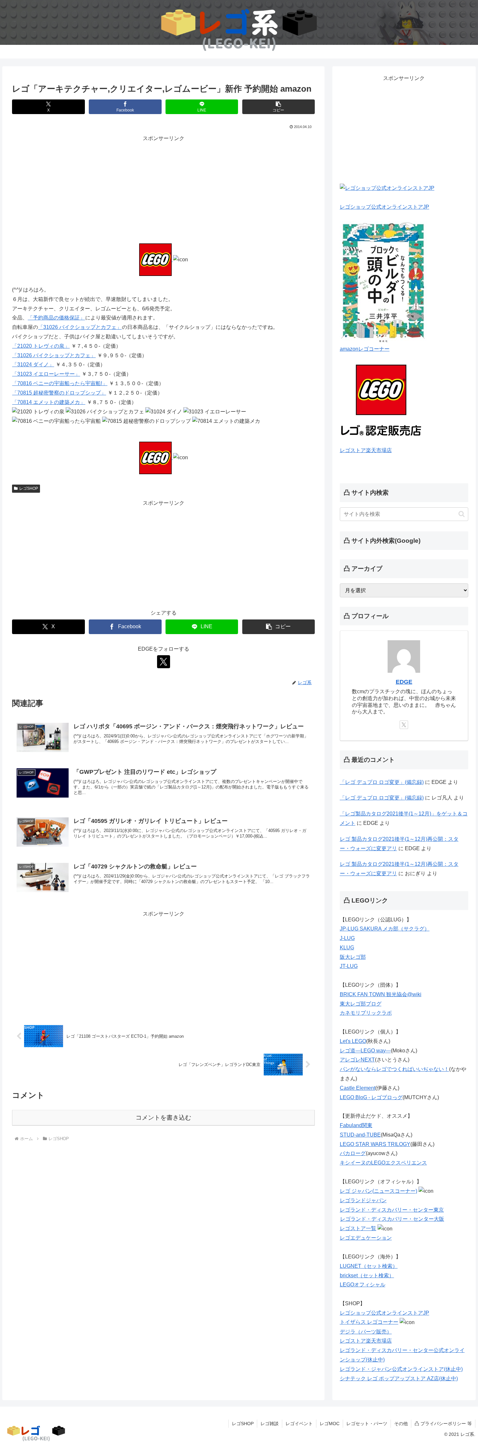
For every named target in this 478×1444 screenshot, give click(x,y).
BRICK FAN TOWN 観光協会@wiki (380, 994)
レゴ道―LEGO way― (365, 1050)
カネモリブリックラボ (366, 1013)
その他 (401, 1423)
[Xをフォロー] (163, 661)
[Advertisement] (163, 188)
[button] (278, 106)
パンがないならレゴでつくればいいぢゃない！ (394, 1069)
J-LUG (347, 938)
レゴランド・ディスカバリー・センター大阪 (392, 1219)
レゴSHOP (28, 488)
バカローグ (353, 1153)
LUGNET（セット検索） (369, 1266)
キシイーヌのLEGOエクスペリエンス (383, 1162)
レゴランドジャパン (363, 1200)
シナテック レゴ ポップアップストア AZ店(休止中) (399, 1378)
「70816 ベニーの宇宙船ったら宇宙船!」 (59, 383)
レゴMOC (329, 1423)
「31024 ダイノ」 (33, 364)
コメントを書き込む (163, 1117)
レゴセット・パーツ (366, 1423)
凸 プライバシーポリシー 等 (443, 1423)
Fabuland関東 (356, 1125)
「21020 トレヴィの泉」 (41, 346)
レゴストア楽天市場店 (366, 450)
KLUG (347, 947)
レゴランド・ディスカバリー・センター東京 (392, 1210)
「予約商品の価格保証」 (56, 317)
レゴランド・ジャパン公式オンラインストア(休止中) (401, 1369)
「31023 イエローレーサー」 (46, 374)
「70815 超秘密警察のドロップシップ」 (59, 393)
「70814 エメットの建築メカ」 (48, 402)
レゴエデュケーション (366, 1238)
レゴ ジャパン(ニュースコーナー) (378, 1191)
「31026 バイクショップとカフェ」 (80, 327)
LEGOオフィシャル (362, 1284)
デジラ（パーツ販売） (366, 1331)
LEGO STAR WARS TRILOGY (375, 1144)
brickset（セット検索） (367, 1275)
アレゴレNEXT (357, 1059)
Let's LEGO (353, 1041)
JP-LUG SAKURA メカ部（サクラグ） (385, 928)
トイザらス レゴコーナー (369, 1322)
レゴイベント (299, 1423)
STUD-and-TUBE (360, 1135)
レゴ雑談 (269, 1423)
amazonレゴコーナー (365, 349)
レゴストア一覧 (358, 1228)
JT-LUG (349, 966)
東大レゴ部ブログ (360, 1004)
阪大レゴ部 (353, 957)
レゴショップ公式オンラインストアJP (384, 207)
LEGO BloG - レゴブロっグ (371, 1097)
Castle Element (357, 1088)
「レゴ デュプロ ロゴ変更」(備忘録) (382, 782)
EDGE (404, 682)
